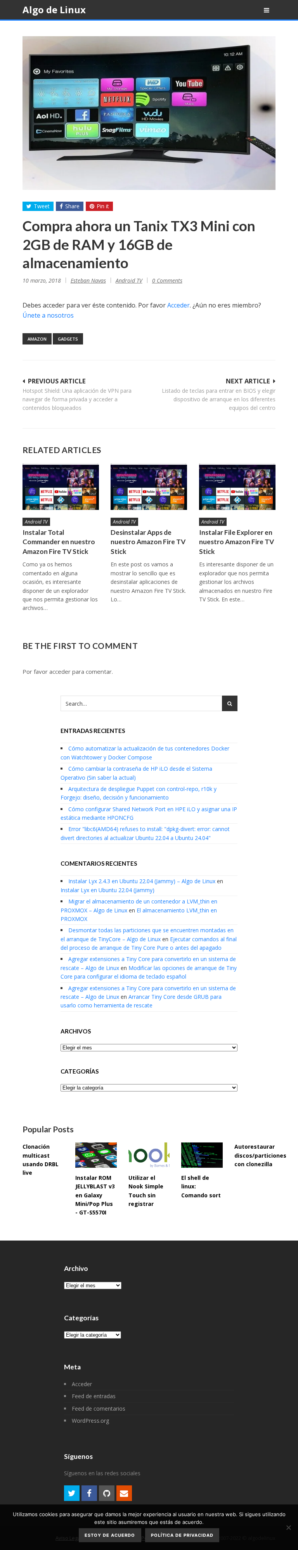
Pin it (103, 206)
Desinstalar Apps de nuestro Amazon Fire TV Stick (148, 541)
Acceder (178, 305)
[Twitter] (72, 1493)
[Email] (124, 1493)
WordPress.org (90, 1420)
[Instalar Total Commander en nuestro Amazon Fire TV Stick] (61, 486)
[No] (288, 1527)
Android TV (129, 280)
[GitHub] (106, 1493)
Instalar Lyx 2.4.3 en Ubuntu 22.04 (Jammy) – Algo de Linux (141, 881)
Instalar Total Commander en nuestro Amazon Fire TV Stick (59, 541)
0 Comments (167, 280)
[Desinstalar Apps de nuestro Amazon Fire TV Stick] (149, 486)
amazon (37, 339)
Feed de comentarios (98, 1408)
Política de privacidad (182, 1535)
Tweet (42, 206)
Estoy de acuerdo (110, 1535)
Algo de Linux (54, 9)
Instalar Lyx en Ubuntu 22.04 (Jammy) (107, 890)
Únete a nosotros (48, 315)
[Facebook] (89, 1493)
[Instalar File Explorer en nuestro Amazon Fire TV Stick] (237, 486)
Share (72, 206)
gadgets (68, 339)
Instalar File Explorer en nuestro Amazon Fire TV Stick (236, 541)
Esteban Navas (88, 280)
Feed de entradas (94, 1396)
